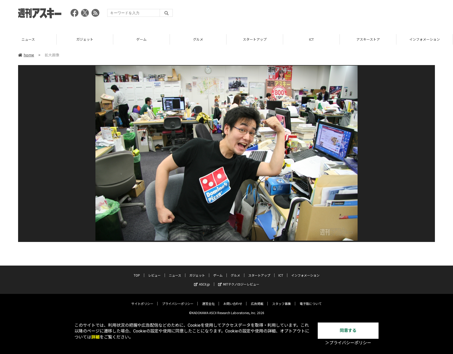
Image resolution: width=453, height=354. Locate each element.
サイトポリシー (142, 303)
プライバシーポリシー (177, 303)
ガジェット (84, 39)
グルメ (198, 39)
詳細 (95, 337)
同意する (348, 330)
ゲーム (141, 39)
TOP (137, 275)
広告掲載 (257, 303)
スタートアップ (255, 39)
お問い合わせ (232, 303)
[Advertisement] (339, 14)
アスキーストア (368, 39)
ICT (311, 39)
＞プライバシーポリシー (348, 342)
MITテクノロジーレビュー (241, 284)
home (29, 54)
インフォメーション (424, 39)
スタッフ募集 (281, 303)
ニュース (28, 39)
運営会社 (208, 303)
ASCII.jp (204, 284)
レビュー (154, 275)
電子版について (311, 303)
